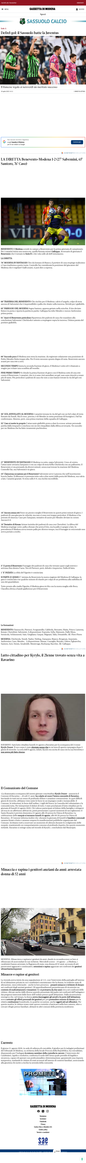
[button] (43, 1082)
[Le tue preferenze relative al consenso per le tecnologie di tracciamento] (82, 1159)
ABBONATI (80, 3)
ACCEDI (81, 9)
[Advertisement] (17, 110)
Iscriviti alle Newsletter (8, 3)
